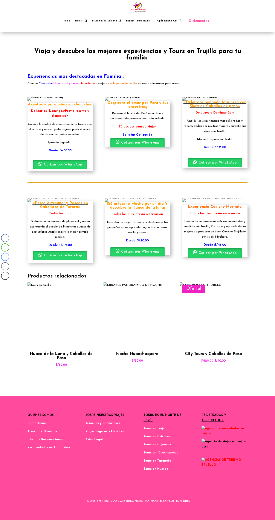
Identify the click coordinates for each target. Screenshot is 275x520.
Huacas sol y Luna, (66, 83)
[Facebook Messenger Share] (5, 257)
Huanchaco (87, 83)
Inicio (67, 21)
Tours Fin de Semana (104, 21)
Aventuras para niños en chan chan (60, 104)
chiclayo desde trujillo (122, 83)
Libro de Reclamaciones (45, 439)
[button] (5, 284)
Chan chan (46, 83)
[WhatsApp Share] (5, 247)
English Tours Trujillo (138, 21)
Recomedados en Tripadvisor (49, 447)
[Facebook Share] (5, 238)
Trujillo (79, 21)
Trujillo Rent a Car (166, 21)
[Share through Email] (5, 266)
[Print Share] (5, 276)
